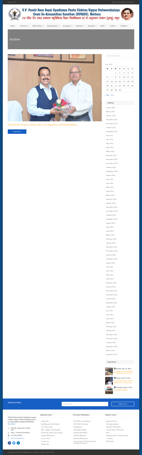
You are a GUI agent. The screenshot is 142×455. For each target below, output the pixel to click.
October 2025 (111, 127)
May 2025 (109, 143)
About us (23, 26)
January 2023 (111, 243)
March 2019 (110, 350)
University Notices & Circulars (52, 433)
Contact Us (45, 441)
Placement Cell (111, 421)
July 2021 (109, 311)
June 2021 (109, 315)
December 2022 (111, 247)
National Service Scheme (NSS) (117, 435)
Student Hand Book (80, 433)
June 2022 (109, 271)
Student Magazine (80, 435)
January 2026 (111, 115)
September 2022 (111, 259)
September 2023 (111, 219)
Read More (11, 424)
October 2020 (111, 342)
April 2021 (110, 319)
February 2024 (111, 199)
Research (79, 26)
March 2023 (110, 235)
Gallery (112, 26)
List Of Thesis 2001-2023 (115, 430)
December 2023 (111, 207)
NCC (108, 433)
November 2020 (111, 338)
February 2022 (111, 283)
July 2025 (109, 135)
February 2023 (111, 239)
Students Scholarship (113, 427)
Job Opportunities (112, 424)
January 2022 (111, 287)
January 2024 (111, 203)
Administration (52, 26)
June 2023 (109, 227)
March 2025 (110, 151)
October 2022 (111, 255)
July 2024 (109, 179)
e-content (109, 438)
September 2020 (111, 346)
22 (116, 86)
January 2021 (111, 330)
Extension (91, 26)
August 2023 (110, 223)
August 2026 (110, 107)
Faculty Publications (81, 438)
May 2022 (109, 275)
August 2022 (110, 263)
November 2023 (111, 211)
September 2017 (111, 354)
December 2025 (111, 119)
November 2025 (111, 123)
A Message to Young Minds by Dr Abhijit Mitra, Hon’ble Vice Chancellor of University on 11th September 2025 (124, 372)
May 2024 (109, 187)
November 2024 (111, 163)
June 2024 (109, 183)
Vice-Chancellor (46, 427)
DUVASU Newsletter (81, 424)
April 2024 (110, 191)
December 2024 (111, 159)
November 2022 (111, 251)
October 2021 (111, 299)
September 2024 (111, 171)
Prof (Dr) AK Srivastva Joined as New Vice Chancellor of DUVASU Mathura (42, 124)
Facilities (124, 26)
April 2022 (110, 279)
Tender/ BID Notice (48, 435)
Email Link (45, 444)
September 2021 (111, 303)
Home (13, 26)
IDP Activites (37, 26)
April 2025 (110, 147)
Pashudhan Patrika (80, 430)
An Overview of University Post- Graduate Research (85, 442)
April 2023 (110, 231)
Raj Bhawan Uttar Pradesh (50, 424)
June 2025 (109, 139)
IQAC (102, 26)
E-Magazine (78, 427)
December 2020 (111, 334)
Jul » (112, 95)
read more (17, 131)
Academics (67, 26)
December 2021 (111, 291)
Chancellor (45, 421)
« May (107, 95)
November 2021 (111, 295)
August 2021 (110, 307)
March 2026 (110, 111)
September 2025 (111, 131)
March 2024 (110, 195)
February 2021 (111, 326)
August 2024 (110, 175)
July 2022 (109, 267)
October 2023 (111, 215)
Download (109, 441)
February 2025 (111, 155)
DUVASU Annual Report (82, 421)
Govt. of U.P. (45, 438)
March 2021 (110, 322)
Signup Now (123, 404)
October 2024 (111, 167)
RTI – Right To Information (50, 430)
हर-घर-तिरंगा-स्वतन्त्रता (120, 390)
